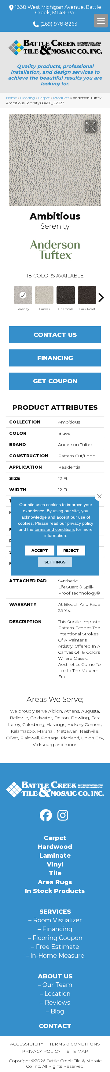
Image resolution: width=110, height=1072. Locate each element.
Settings (55, 561)
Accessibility (26, 1044)
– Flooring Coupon (55, 938)
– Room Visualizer (55, 920)
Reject (71, 550)
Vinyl (55, 864)
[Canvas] (44, 295)
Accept (39, 550)
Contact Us (55, 334)
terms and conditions (55, 529)
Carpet (44, 97)
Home (11, 97)
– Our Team (55, 984)
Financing (55, 358)
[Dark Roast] (87, 295)
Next (100, 294)
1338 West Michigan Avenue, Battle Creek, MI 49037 (58, 10)
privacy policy (80, 523)
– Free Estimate (55, 946)
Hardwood (55, 846)
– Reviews (55, 1002)
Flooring (27, 97)
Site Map (77, 1051)
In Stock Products (55, 891)
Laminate (55, 855)
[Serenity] (23, 295)
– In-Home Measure (55, 955)
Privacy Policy (41, 1051)
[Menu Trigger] (101, 20)
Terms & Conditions (75, 1044)
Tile (55, 873)
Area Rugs (55, 882)
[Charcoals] (65, 295)
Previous (9, 294)
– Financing (55, 929)
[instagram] (62, 815)
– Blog (55, 1011)
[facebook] (45, 815)
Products (61, 97)
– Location (55, 993)
